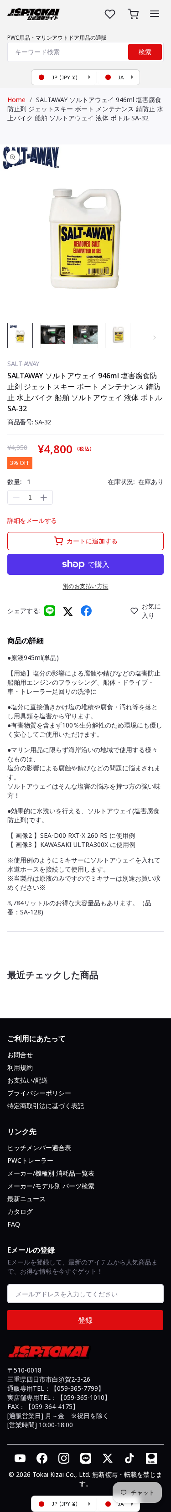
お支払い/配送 (27, 1080)
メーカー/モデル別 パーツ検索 (50, 1186)
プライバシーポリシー (39, 1093)
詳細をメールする (32, 520)
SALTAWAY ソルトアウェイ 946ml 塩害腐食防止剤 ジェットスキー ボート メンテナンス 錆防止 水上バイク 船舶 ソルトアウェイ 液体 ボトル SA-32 (85, 108)
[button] (154, 14)
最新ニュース (26, 1198)
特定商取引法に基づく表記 (45, 1105)
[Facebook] (86, 610)
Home (16, 99)
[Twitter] (67, 611)
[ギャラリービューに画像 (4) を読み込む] (118, 335)
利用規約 (20, 1067)
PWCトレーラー (30, 1160)
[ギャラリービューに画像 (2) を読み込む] (53, 335)
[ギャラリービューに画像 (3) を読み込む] (85, 335)
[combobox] (85, 52)
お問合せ (20, 1054)
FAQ (13, 1224)
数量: (19, 481)
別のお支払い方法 (86, 586)
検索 (145, 52)
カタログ (20, 1211)
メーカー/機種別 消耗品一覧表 (50, 1173)
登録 (85, 1320)
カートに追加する (92, 541)
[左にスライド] (16, 337)
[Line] (49, 610)
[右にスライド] (154, 337)
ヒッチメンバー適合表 (39, 1147)
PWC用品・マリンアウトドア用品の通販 (57, 37)
